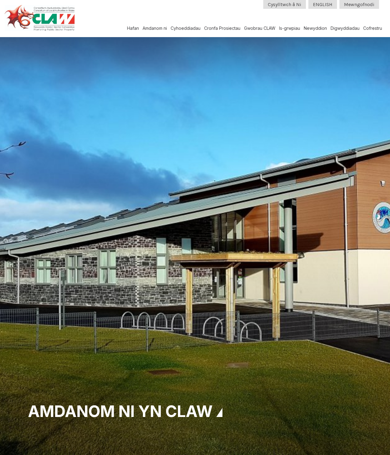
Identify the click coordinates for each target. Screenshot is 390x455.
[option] (195, 227)
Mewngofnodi (359, 4)
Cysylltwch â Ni (284, 4)
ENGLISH (322, 4)
